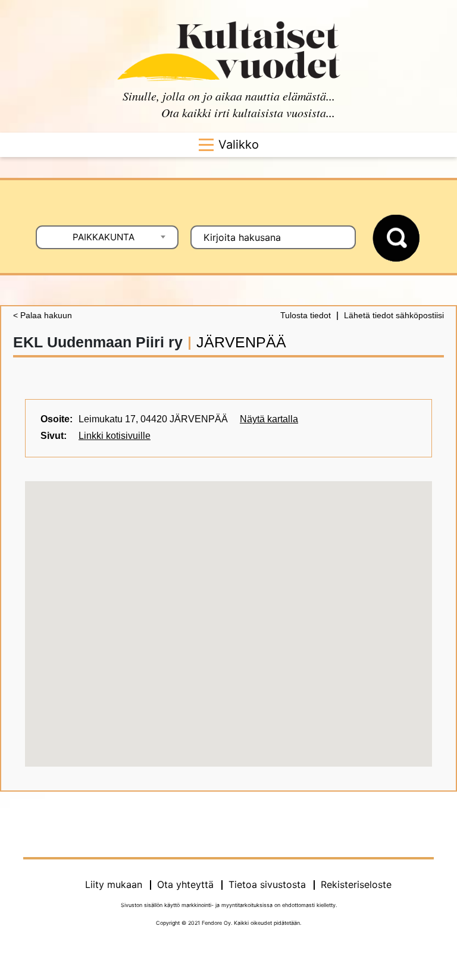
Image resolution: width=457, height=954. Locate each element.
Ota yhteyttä (185, 884)
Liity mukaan (113, 884)
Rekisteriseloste (356, 884)
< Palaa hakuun (42, 315)
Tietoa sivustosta (267, 884)
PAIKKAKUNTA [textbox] (103, 237)
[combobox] (107, 237)
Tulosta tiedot (305, 315)
